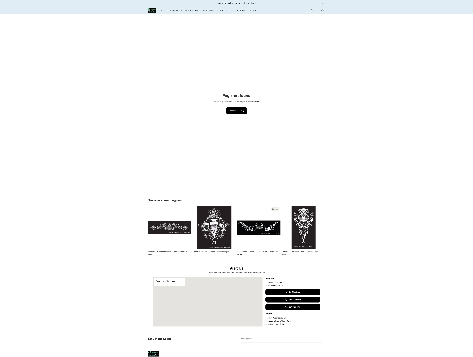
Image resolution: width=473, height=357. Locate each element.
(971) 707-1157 (294, 307)
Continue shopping (236, 110)
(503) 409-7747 (294, 299)
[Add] (187, 245)
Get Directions (294, 292)
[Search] (312, 10)
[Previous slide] (148, 3)
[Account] (317, 10)
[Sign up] (321, 338)
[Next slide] (322, 3)
